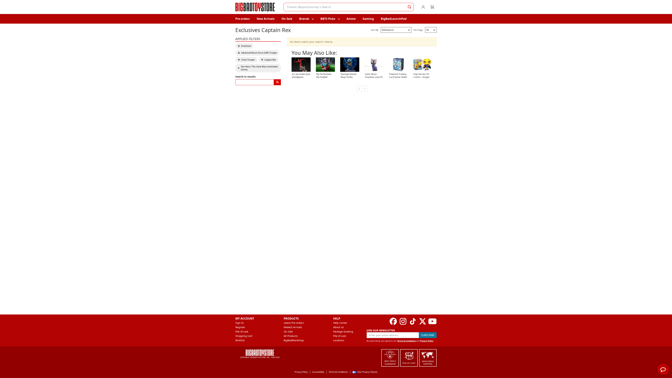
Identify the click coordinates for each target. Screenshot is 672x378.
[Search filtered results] (277, 82)
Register (240, 327)
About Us (338, 327)
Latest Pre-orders (294, 322)
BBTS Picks (327, 19)
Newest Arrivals (293, 327)
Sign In (239, 322)
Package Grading (343, 331)
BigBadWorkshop (294, 340)
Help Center (340, 322)
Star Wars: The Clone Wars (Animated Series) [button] (258, 68)
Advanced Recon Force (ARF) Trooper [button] (257, 52)
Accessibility (318, 371)
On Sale (287, 19)
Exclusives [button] (244, 45)
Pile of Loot (241, 331)
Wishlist (240, 340)
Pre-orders (242, 19)
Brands (304, 19)
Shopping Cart (243, 336)
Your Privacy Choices (367, 371)
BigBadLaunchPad (394, 19)
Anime (351, 19)
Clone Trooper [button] (246, 59)
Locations (338, 340)
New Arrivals (266, 19)
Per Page (418, 29)
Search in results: (245, 76)
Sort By (375, 29)
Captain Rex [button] (268, 59)
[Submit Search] (409, 7)
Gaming (368, 19)
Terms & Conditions (406, 341)
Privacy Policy (426, 341)
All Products (291, 336)
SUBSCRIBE (427, 335)
